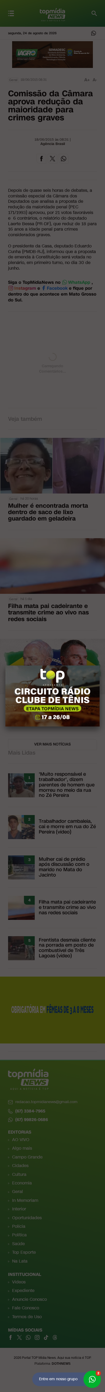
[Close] (99, 665)
